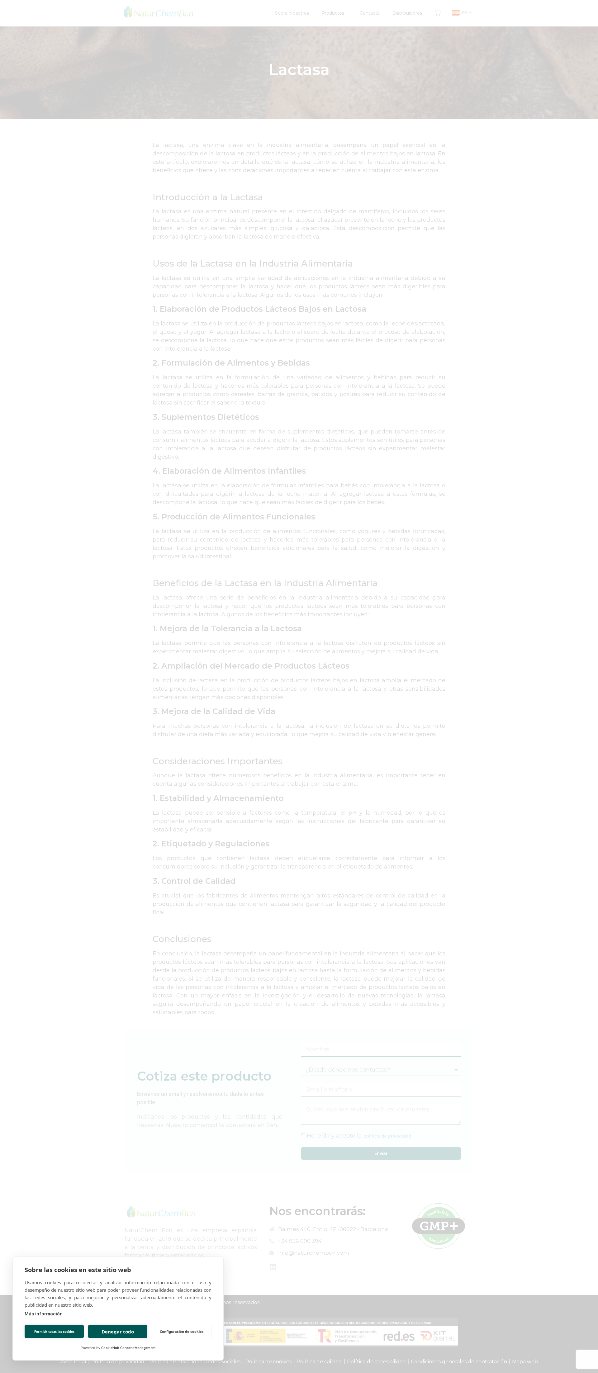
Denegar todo (118, 1331)
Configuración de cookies (181, 1331)
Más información (44, 1314)
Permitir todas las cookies (54, 1331)
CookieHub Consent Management (128, 1348)
